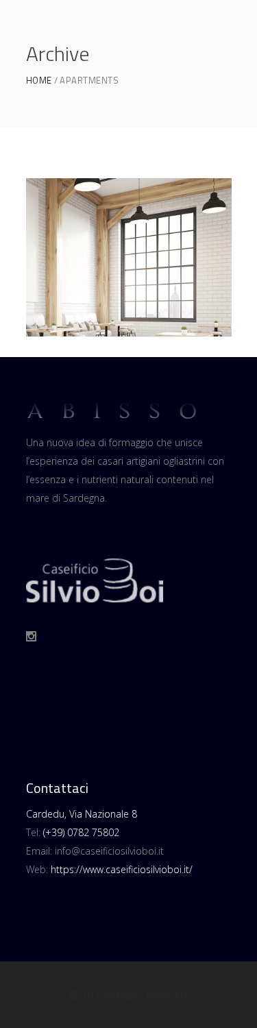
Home (39, 80)
